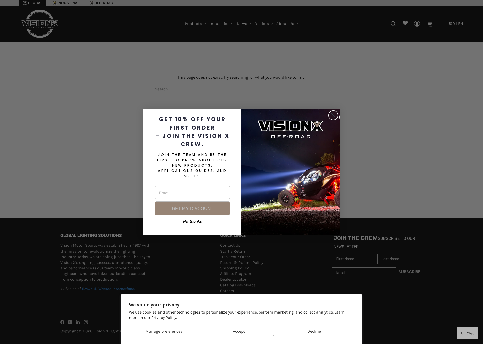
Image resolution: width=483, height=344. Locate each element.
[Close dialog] (333, 115)
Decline (314, 331)
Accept (239, 331)
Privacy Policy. (164, 317)
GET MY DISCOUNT (192, 208)
